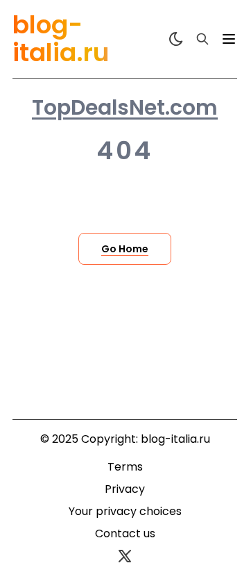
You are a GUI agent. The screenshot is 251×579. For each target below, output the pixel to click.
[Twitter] (124, 556)
